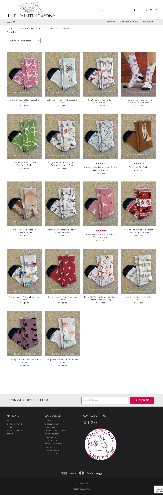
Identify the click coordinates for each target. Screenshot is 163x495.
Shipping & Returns (129, 22)
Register (19, 431)
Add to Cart (24, 79)
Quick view (24, 68)
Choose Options (62, 277)
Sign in (10, 431)
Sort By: (12, 40)
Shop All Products (52, 424)
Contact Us (148, 22)
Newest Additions (52, 427)
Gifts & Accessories (53, 450)
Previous (155, 487)
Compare (23, 74)
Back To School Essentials (55, 431)
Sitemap (10, 434)
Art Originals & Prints (53, 444)
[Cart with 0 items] (155, 10)
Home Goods (50, 447)
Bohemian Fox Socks (138, 167)
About (110, 22)
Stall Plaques (50, 437)
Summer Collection (52, 434)
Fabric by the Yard (52, 440)
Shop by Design (51, 421)
